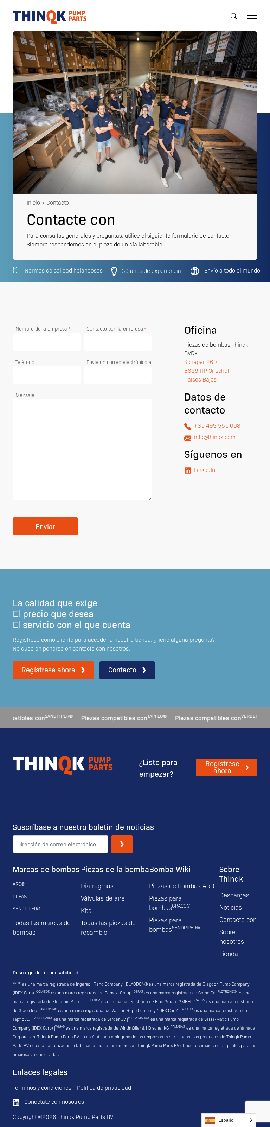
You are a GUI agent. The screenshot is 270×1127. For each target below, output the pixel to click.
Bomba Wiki (170, 869)
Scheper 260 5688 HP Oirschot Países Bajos (206, 370)
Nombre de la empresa (42, 328)
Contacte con (238, 919)
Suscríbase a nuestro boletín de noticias (83, 827)
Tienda (228, 953)
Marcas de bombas (46, 869)
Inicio (33, 202)
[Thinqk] (49, 20)
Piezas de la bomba (115, 869)
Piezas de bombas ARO (181, 886)
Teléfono (24, 362)
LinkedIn (204, 469)
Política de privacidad (104, 1087)
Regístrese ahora (48, 669)
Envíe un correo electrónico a (119, 362)
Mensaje (24, 395)
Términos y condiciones (42, 1087)
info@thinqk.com (215, 437)
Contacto (122, 669)
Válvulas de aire (103, 898)
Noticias (230, 907)
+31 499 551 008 (217, 425)
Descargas (234, 895)
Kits (86, 910)
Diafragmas (97, 886)
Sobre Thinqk (231, 873)
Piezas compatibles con (106, 717)
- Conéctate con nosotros (51, 1101)
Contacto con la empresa (116, 328)
